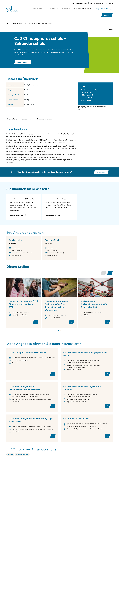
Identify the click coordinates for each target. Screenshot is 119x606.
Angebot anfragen (21, 62)
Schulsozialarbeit (34, 85)
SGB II (26, 95)
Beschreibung (12, 119)
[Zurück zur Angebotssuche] (9, 449)
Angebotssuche (17, 23)
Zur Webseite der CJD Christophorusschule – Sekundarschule (92, 107)
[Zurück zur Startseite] (7, 23)
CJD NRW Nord (29, 104)
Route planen (87, 100)
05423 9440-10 (52, 255)
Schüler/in (27, 90)
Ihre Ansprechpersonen (45, 119)
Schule (26, 85)
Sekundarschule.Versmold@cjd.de (22, 253)
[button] (110, 273)
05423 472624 (16, 255)
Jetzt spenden (27, 119)
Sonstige (27, 100)
